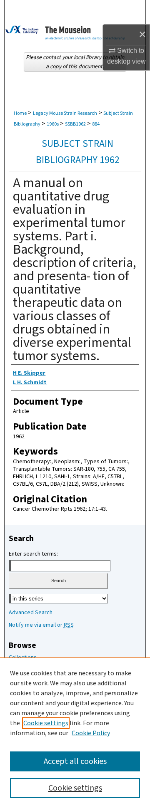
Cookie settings (45, 723)
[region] (75, 732)
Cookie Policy (91, 733)
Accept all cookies (75, 761)
